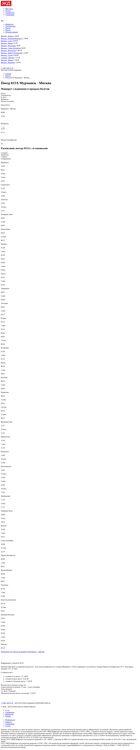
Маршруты (9, 24)
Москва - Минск (7, 60)
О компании (9, 15)
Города (7, 30)
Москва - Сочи (6, 41)
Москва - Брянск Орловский (11, 53)
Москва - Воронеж (8, 62)
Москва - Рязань (7, 43)
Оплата (8, 11)
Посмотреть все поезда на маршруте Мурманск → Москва (22, 652)
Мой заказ (9, 9)
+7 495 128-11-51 (7, 68)
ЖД (2, 20)
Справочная (9, 13)
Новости (8, 722)
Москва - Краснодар (8, 50)
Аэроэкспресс (10, 26)
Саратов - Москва (7, 58)
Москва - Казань (7, 36)
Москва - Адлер (7, 55)
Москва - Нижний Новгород (11, 38)
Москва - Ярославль (8, 46)
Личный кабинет (11, 32)
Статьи (7, 726)
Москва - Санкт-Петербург (11, 48)
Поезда (7, 28)
